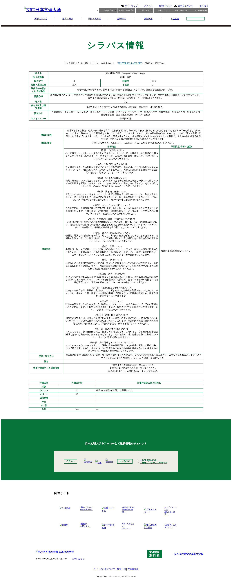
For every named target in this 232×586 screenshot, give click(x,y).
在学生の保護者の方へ (126, 10)
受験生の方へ (144, 10)
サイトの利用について (104, 569)
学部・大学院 (94, 19)
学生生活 (175, 19)
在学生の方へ (108, 10)
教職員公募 (133, 569)
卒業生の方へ (162, 10)
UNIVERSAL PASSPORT (130, 63)
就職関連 (148, 19)
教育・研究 (67, 19)
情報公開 (121, 569)
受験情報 (121, 19)
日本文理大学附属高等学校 (188, 553)
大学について (40, 19)
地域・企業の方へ (181, 10)
